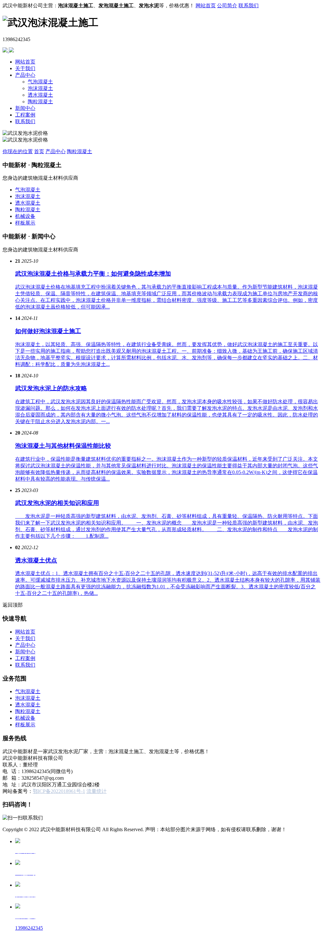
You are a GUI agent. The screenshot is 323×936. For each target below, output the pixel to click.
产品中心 (25, 75)
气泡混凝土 (40, 81)
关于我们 (25, 68)
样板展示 (25, 222)
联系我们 (248, 5)
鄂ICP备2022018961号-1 (59, 791)
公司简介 (227, 5)
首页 (39, 151)
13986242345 (29, 928)
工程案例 (25, 114)
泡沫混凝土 (40, 88)
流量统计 (96, 791)
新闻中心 (25, 108)
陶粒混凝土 (40, 101)
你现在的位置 (18, 151)
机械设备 (25, 216)
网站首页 (206, 5)
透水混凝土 (40, 95)
